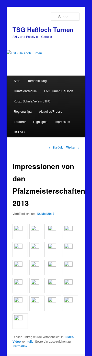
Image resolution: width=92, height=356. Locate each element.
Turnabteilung (37, 80)
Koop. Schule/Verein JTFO (32, 101)
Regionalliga (23, 111)
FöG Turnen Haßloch (58, 91)
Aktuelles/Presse (50, 111)
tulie (30, 341)
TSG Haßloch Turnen (43, 29)
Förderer (20, 121)
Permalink (20, 346)
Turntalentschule (25, 91)
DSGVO (19, 132)
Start (17, 80)
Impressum (62, 121)
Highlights (40, 121)
